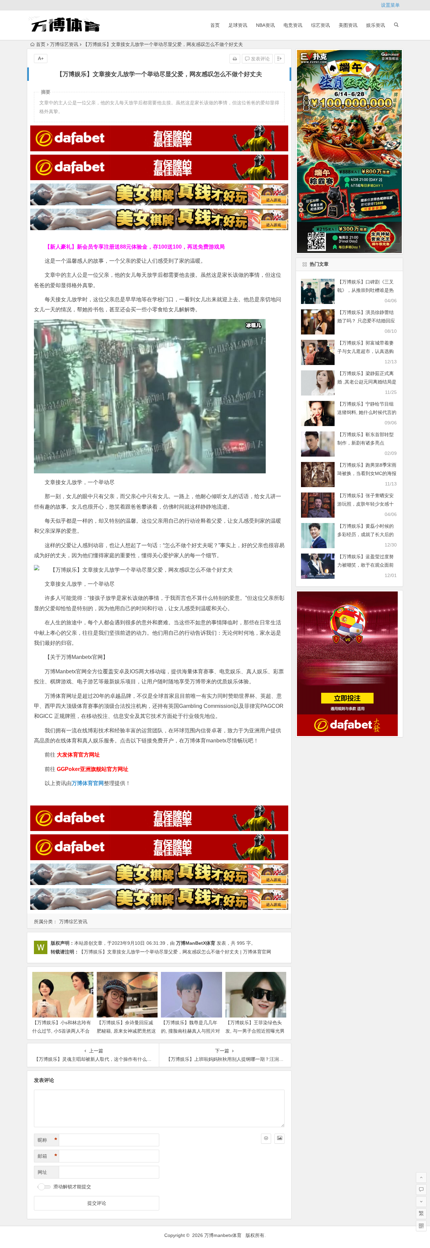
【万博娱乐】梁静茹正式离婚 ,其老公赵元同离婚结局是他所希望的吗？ (366, 382)
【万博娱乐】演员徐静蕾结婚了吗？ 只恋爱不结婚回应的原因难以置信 (366, 321)
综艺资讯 (320, 25)
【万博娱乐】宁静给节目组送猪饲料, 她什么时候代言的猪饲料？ (366, 412)
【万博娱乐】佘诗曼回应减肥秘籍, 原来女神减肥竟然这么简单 (126, 1031)
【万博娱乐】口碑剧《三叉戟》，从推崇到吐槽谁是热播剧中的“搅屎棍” (365, 290)
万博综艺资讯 (64, 44)
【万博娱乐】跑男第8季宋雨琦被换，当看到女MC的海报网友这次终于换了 (366, 473)
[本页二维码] (421, 1225)
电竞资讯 (293, 25)
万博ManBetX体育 (195, 943)
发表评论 (260, 58)
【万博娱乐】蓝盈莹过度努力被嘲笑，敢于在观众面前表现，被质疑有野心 (365, 565)
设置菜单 (390, 5)
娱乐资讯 (375, 25)
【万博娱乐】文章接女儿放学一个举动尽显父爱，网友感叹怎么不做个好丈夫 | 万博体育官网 (175, 951)
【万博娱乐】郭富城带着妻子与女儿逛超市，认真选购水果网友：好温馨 (365, 351)
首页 (215, 25)
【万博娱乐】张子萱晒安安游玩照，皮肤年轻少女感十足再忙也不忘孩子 (365, 504)
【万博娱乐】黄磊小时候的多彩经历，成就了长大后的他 (365, 534)
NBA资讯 (265, 25)
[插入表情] (266, 1139)
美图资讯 (348, 25)
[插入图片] (279, 1139)
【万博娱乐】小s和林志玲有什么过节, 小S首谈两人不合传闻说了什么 (61, 1031)
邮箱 (47, 1156)
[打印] (234, 58)
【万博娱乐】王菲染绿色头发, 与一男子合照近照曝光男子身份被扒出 (255, 1031)
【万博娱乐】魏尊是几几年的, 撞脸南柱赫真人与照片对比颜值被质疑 (190, 1031)
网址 (42, 1172)
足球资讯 (237, 25)
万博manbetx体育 (223, 1235)
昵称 (47, 1140)
